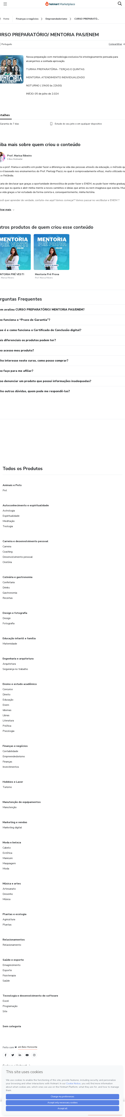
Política (7, 726)
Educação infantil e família (19, 638)
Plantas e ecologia (14, 914)
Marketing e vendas (15, 822)
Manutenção (10, 807)
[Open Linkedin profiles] (19, 1055)
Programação (10, 1006)
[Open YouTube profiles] (27, 1055)
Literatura (8, 720)
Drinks (6, 587)
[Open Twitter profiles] (12, 1055)
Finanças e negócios (15, 746)
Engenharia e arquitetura (18, 658)
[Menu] (5, 4)
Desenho (8, 894)
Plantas (7, 924)
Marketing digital (12, 827)
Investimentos (11, 767)
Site (5, 1011)
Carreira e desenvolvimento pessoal (25, 541)
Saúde (6, 981)
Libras (6, 715)
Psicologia (8, 731)
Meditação (9, 521)
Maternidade (10, 643)
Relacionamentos (14, 939)
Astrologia (9, 510)
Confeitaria (9, 582)
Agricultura (9, 919)
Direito (6, 694)
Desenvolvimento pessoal (18, 557)
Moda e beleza (12, 842)
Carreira (7, 546)
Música (6, 899)
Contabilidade (10, 751)
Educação (8, 700)
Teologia (8, 526)
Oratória (7, 562)
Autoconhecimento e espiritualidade (26, 505)
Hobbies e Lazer (13, 782)
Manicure (8, 858)
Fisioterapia (9, 975)
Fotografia (8, 623)
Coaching (8, 552)
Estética (7, 853)
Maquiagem (9, 863)
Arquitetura (9, 664)
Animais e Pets (12, 485)
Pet (5, 490)
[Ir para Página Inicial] (61, 4)
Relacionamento (12, 945)
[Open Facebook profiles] (5, 1055)
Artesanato (9, 889)
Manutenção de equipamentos (22, 802)
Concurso (8, 689)
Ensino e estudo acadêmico (20, 684)
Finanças (7, 761)
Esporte (7, 970)
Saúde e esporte (13, 960)
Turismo (7, 787)
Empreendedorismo (14, 756)
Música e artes (12, 883)
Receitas (8, 598)
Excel (6, 1001)
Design (7, 618)
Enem (6, 705)
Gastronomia (10, 593)
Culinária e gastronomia (17, 577)
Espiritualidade (11, 516)
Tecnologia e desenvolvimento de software (30, 996)
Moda (6, 868)
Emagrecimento (12, 965)
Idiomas (7, 710)
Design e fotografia (15, 613)
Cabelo (7, 848)
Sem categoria (12, 1026)
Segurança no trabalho (15, 669)
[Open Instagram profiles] (34, 1055)
